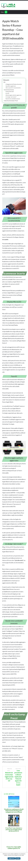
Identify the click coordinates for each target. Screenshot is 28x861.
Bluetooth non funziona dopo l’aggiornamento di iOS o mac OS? (9, 775)
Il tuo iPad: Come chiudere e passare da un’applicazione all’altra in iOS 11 (13, 829)
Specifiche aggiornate (11, 86)
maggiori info (11, 858)
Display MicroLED (10, 91)
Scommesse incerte (9, 89)
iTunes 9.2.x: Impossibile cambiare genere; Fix (13, 847)
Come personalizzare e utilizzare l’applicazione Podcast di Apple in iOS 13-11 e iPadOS (18, 777)
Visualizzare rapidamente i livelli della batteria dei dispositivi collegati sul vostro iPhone (13, 810)
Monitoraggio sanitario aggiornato (14, 95)
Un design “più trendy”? (11, 97)
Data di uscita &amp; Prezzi (11, 100)
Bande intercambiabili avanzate (13, 98)
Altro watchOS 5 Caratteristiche (13, 87)
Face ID (7, 93)
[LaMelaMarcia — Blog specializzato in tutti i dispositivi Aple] (8, 5)
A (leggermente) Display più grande (14, 84)
